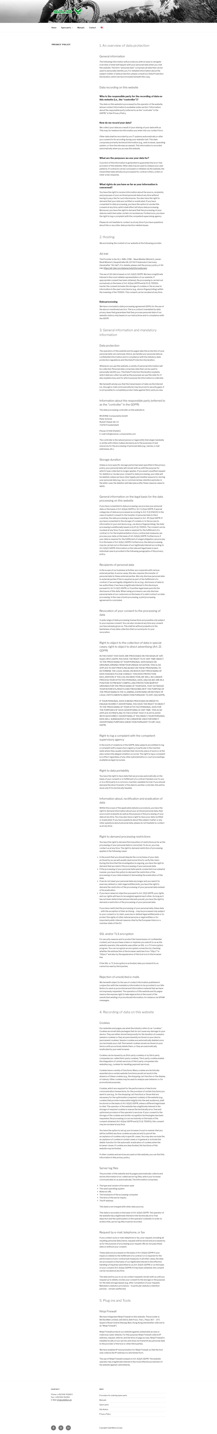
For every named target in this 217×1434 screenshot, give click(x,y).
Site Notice (103, 1409)
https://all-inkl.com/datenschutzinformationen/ (125, 268)
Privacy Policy (105, 1414)
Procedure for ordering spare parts (113, 1395)
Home (53, 28)
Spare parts (66, 28)
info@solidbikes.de (64, 1400)
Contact (92, 28)
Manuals (80, 28)
